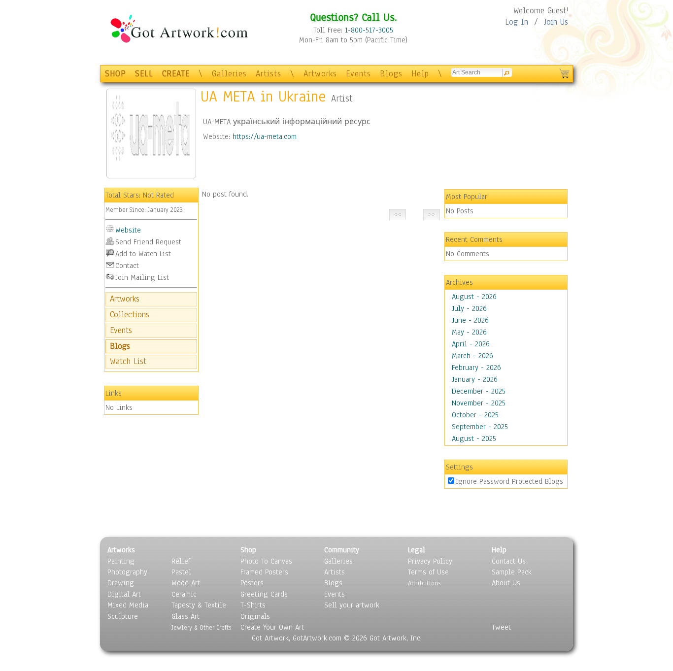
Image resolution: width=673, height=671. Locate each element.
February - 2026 (476, 367)
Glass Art (185, 616)
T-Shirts (253, 605)
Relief (180, 561)
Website (128, 230)
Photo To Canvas (266, 561)
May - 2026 (469, 332)
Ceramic (184, 594)
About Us (506, 583)
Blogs (391, 73)
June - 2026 (470, 320)
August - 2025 (474, 438)
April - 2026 (471, 344)
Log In (516, 22)
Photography (127, 572)
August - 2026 (474, 297)
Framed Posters (264, 572)
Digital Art (124, 594)
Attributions (424, 583)
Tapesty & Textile (198, 605)
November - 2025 (478, 403)
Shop (248, 550)
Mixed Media (127, 605)
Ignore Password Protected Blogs (509, 481)
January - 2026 (475, 379)
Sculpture (122, 616)
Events (358, 73)
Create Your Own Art (272, 627)
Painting (121, 561)
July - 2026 (469, 308)
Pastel (181, 572)
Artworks (320, 73)
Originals (255, 616)
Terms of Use (428, 572)
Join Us (556, 22)
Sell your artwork (351, 605)
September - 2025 (480, 427)
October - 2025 (475, 415)
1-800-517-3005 (369, 30)
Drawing (120, 583)
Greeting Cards (264, 594)
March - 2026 (472, 356)
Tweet (501, 627)
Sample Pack (512, 572)
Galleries (229, 73)
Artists (268, 73)
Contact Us (509, 561)
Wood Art (185, 583)
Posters (252, 583)
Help (420, 73)
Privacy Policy (430, 561)
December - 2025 (478, 391)
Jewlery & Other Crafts (201, 627)
